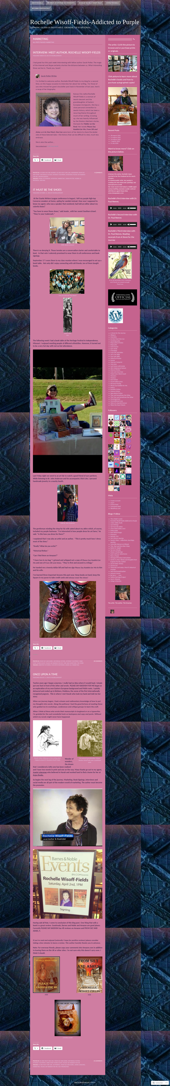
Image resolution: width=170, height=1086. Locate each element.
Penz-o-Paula (114, 556)
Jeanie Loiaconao (40, 772)
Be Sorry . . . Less (115, 575)
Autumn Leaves (115, 573)
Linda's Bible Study (116, 523)
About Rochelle (37, 3)
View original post (41, 146)
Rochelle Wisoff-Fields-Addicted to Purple (123, 521)
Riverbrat (113, 534)
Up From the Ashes (116, 527)
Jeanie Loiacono (80, 1065)
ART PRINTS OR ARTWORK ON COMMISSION (61, 3)
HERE (89, 994)
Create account (115, 501)
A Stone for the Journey (48, 172)
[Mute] (128, 208)
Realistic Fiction (115, 389)
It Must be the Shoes (47, 189)
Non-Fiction (114, 380)
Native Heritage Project (118, 577)
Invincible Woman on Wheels (119, 544)
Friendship (74, 172)
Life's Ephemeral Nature (118, 368)
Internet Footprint (59, 174)
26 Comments (98, 661)
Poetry (112, 388)
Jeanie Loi (68, 665)
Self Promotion (63, 1066)
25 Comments (98, 1061)
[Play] (111, 208)
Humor (112, 360)
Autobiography (115, 341)
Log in (112, 503)
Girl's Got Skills (115, 354)
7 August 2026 (115, 141)
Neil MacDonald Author (118, 571)
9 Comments (98, 172)
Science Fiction (115, 391)
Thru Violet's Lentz (116, 519)
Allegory (113, 335)
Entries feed (114, 505)
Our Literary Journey (117, 538)
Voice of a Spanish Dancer (118, 403)
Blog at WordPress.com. (82, 1082)
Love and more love (116, 372)
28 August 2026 (115, 136)
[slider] (133, 208)
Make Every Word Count (54, 1063)
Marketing (61, 178)
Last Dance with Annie (117, 366)
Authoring (56, 1065)
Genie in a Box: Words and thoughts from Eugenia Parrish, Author (123, 561)
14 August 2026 (115, 139)
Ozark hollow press (116, 382)
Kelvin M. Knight (115, 548)
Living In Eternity (115, 581)
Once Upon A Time (45, 674)
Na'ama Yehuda (115, 550)
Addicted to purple (44, 665)
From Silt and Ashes (46, 661)
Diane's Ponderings (116, 552)
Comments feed (115, 506)
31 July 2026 (114, 143)
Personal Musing (115, 384)
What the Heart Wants (117, 405)
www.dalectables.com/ (117, 529)
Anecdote (113, 337)
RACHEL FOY (114, 536)
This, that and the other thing (120, 546)
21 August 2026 (115, 137)
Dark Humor (114, 347)
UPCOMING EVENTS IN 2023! (41, 8)
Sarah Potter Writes (49, 76)
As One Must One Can (63, 172)
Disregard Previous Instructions (120, 558)
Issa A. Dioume (115, 579)
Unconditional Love (116, 401)
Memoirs (113, 376)
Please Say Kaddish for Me (54, 663)
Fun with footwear (58, 665)
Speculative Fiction (116, 393)
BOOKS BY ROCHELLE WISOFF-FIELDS (90, 3)
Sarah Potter (70, 178)
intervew (54, 178)
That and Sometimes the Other (73, 663)
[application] (122, 208)
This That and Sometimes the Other (121, 397)
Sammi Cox (113, 566)
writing (42, 180)
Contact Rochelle (112, 3)
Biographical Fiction (116, 343)
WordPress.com (115, 508)
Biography (113, 345)
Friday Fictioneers (44, 178)
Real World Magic (116, 533)
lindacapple (114, 531)
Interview (69, 174)
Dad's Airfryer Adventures (118, 554)
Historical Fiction (46, 174)
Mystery (113, 378)
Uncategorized (43, 176)
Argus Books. (38, 775)
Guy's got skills (115, 356)
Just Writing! (114, 525)
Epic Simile (113, 349)
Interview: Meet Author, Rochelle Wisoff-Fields (66, 52)
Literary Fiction (115, 370)
